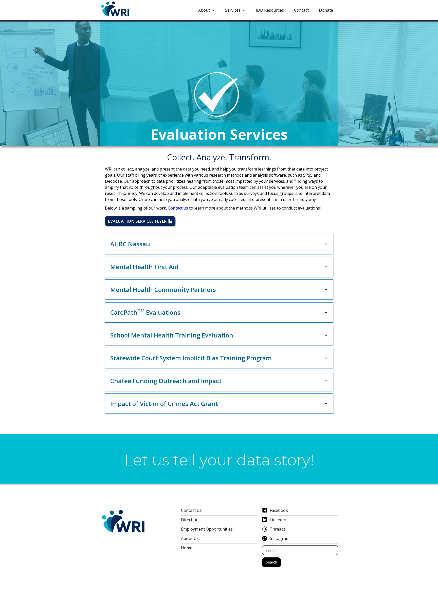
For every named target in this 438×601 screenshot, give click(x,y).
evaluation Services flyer (140, 221)
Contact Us (191, 510)
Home (186, 548)
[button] (206, 10)
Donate (326, 10)
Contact (301, 10)
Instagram (279, 538)
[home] (115, 9)
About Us (190, 538)
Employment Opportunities (207, 529)
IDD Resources (270, 10)
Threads (278, 529)
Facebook (279, 510)
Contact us (178, 208)
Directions (190, 519)
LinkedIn (278, 519)
